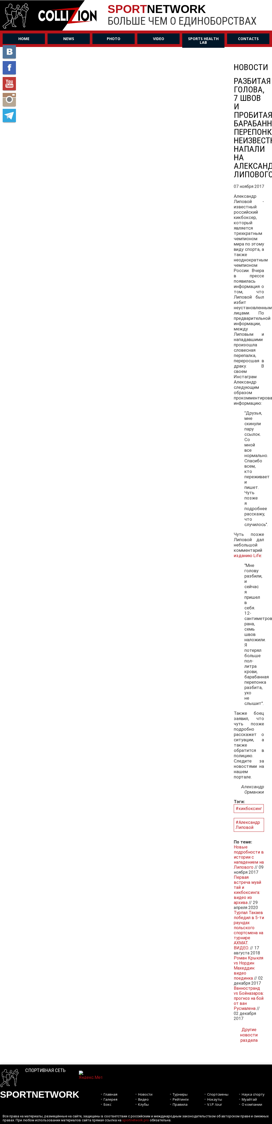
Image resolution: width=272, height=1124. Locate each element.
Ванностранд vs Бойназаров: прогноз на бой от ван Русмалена (249, 998)
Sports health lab (203, 40)
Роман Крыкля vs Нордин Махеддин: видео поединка (248, 968)
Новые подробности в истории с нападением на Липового (249, 857)
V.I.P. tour (214, 1104)
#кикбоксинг (249, 808)
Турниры (180, 1094)
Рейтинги (181, 1099)
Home (23, 38)
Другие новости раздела (249, 1035)
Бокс (107, 1104)
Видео (143, 1099)
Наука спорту (253, 1094)
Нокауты (214, 1099)
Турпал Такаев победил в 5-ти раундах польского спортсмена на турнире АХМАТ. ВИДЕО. (249, 930)
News (68, 38)
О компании (252, 1104)
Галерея (110, 1099)
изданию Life (247, 555)
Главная (110, 1094)
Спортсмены (217, 1094)
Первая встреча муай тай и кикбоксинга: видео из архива (247, 890)
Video (158, 38)
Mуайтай (249, 1099)
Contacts (248, 38)
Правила (180, 1104)
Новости (145, 1094)
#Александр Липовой (248, 825)
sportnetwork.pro (135, 1120)
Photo (113, 38)
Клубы (143, 1104)
